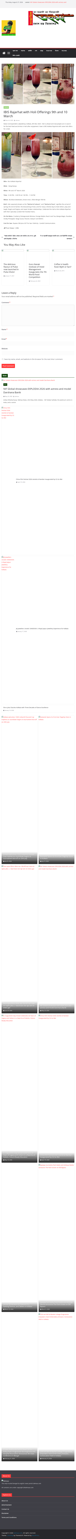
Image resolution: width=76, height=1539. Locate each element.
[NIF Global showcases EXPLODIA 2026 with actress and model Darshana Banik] (38, 380)
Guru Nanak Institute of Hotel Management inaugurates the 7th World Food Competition (38, 270)
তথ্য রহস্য (64, 51)
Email (4, 339)
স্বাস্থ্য (41, 51)
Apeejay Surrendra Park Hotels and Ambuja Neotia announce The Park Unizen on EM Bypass (56, 1304)
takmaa (17, 120)
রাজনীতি (30, 51)
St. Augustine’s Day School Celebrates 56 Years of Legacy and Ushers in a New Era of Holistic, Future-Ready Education (19, 1155)
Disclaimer (5, 1513)
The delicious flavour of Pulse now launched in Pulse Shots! (11, 268)
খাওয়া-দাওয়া (49, 51)
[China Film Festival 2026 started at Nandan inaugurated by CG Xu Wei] (8, 481)
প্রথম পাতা (15, 51)
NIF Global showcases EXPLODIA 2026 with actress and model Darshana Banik (37, 390)
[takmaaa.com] (4, 53)
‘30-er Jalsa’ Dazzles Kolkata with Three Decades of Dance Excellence (25, 707)
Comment (6, 302)
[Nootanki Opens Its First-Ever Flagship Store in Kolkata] (56, 790)
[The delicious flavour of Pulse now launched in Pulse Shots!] (13, 251)
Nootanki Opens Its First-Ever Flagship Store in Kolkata (56, 857)
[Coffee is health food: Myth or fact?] (63, 251)
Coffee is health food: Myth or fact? (62, 265)
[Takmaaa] (51, 12)
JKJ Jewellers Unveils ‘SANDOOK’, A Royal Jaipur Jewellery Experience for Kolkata (42, 629)
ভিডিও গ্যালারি (16, 55)
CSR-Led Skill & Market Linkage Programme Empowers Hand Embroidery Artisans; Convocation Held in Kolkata (56, 1454)
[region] (51, 36)
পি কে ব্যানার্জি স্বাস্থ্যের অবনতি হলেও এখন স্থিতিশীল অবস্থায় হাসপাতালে (56, 237)
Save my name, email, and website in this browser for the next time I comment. (33, 359)
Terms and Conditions (9, 1517)
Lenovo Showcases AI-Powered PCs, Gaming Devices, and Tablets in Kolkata (17, 1305)
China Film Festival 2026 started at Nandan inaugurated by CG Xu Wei (39, 479)
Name (4, 329)
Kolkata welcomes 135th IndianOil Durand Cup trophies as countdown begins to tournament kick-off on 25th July (18, 856)
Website (5, 349)
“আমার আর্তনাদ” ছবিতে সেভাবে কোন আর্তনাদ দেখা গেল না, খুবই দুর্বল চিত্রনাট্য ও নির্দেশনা (20, 237)
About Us (5, 1501)
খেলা (36, 51)
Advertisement (7, 1505)
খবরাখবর (23, 51)
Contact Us (5, 1509)
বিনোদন (56, 51)
